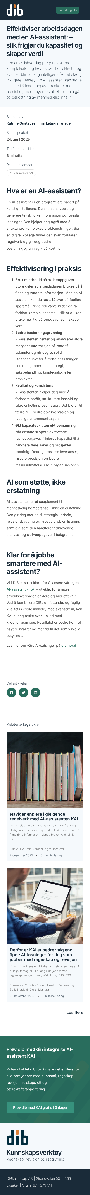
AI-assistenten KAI (21, 172)
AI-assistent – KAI (21, 589)
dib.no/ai (68, 645)
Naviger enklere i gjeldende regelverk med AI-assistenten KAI (44, 816)
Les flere (74, 1012)
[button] (11, 692)
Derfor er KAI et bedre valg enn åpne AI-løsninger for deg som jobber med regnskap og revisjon (43, 954)
